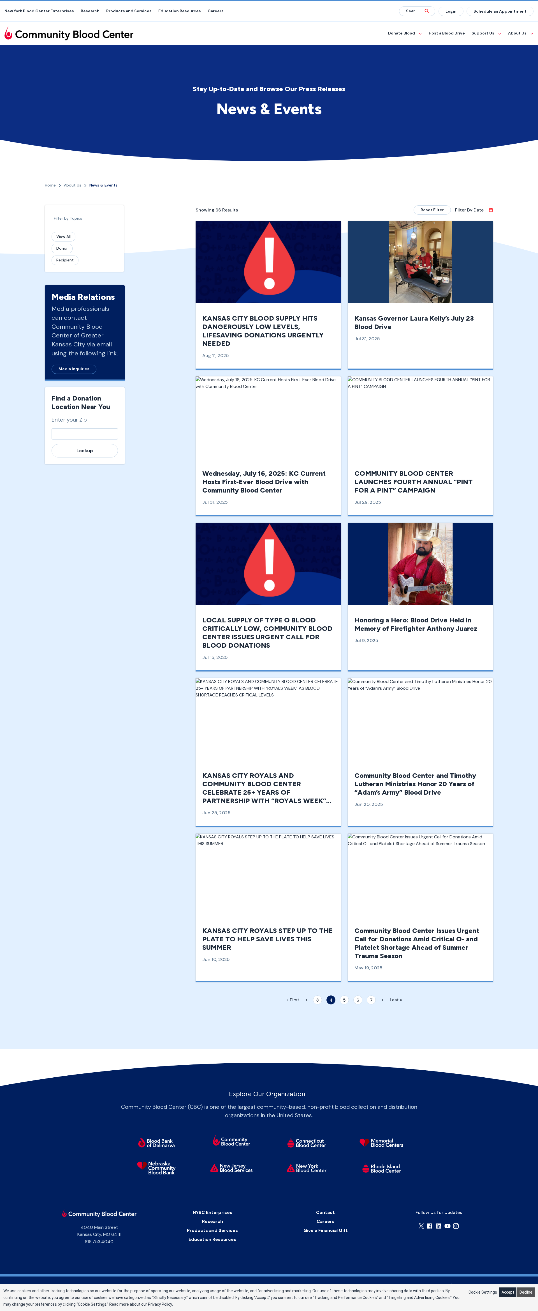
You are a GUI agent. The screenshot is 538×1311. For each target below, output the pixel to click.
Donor (62, 248)
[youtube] (447, 1226)
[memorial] (381, 1143)
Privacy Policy (160, 1304)
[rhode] (381, 1168)
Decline (526, 1292)
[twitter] (421, 1226)
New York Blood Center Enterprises (39, 10)
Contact (325, 1212)
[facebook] (429, 1226)
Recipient (65, 260)
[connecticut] (306, 1143)
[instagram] (456, 1226)
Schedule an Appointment (500, 11)
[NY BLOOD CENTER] (68, 33)
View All (63, 236)
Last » (396, 1000)
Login (451, 11)
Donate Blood (401, 33)
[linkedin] (438, 1226)
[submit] (427, 11)
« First (292, 1000)
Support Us (483, 33)
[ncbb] (156, 1168)
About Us (517, 33)
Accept (508, 1292)
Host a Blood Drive (447, 33)
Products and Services (129, 10)
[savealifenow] (231, 1141)
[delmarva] (156, 1143)
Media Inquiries (74, 368)
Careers (216, 10)
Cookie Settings (483, 1292)
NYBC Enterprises (212, 1212)
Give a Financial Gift (325, 1230)
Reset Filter (432, 209)
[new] (231, 1168)
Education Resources (179, 10)
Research (90, 10)
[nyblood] (306, 1168)
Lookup (84, 451)
